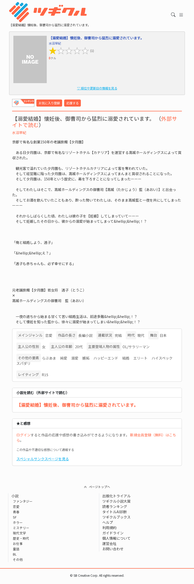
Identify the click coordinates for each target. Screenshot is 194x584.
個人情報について (116, 538)
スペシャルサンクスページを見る (42, 458)
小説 (14, 495)
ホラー (18, 522)
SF (15, 517)
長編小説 (85, 335)
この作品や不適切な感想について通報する (45, 449)
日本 (163, 335)
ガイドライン (113, 532)
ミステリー (21, 527)
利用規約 (109, 527)
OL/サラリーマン (136, 346)
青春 (16, 511)
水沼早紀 (19, 132)
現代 (140, 335)
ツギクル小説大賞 (116, 501)
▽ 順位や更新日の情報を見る (97, 88)
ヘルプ (107, 522)
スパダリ (23, 363)
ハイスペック (162, 358)
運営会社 (109, 543)
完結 (118, 335)
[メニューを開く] (181, 15)
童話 (16, 548)
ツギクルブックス (116, 517)
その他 (18, 559)
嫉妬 (85, 358)
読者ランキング (114, 506)
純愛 (63, 358)
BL (14, 554)
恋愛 (48, 335)
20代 (79, 346)
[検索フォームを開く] (173, 15)
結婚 (125, 358)
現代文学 (19, 533)
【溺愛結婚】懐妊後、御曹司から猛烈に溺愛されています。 (77, 405)
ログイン (23, 434)
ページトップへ (99, 486)
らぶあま (49, 358)
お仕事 (18, 543)
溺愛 (74, 358)
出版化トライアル (116, 495)
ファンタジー (23, 501)
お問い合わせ (113, 548)
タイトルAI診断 (114, 511)
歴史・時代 (21, 538)
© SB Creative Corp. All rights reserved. (97, 575)
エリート (140, 358)
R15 (45, 374)
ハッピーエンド (105, 358)
